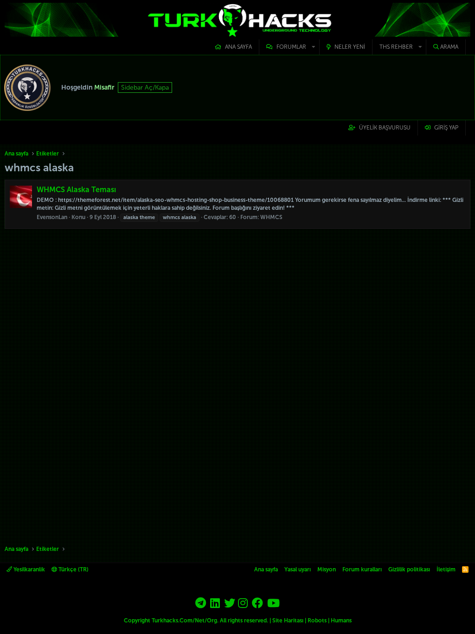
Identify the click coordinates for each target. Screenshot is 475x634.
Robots (317, 620)
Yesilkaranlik (28, 569)
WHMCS (271, 217)
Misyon (326, 569)
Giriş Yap (446, 127)
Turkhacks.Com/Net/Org (184, 620)
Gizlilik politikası (409, 569)
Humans (341, 620)
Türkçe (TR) (73, 569)
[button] (289, 47)
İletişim (446, 569)
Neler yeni (349, 47)
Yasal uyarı (297, 569)
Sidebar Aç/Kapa (145, 87)
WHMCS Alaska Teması (76, 189)
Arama (449, 47)
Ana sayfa (238, 47)
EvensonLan (52, 217)
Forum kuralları (362, 569)
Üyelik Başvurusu (385, 127)
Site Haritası (287, 620)
